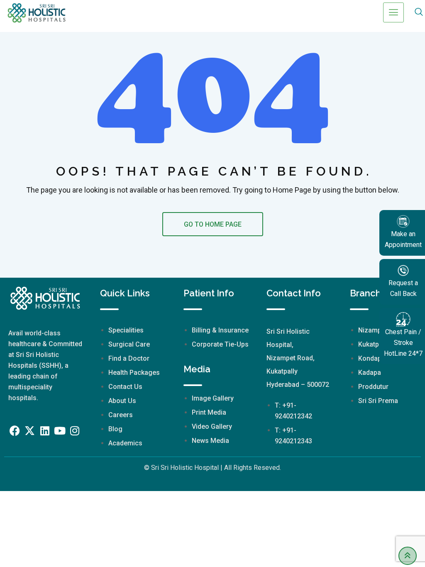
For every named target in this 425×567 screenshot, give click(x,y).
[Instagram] (74, 430)
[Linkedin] (44, 430)
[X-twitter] (30, 430)
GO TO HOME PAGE (213, 224)
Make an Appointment (403, 239)
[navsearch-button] (418, 12)
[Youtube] (59, 430)
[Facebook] (15, 430)
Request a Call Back (403, 288)
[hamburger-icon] (393, 12)
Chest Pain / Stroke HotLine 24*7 (403, 342)
